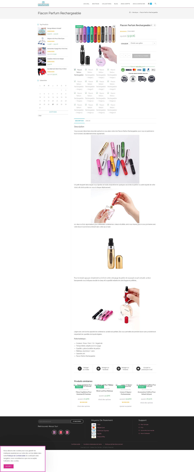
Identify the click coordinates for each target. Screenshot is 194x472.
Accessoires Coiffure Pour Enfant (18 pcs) (147, 393)
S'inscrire (77, 421)
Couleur (124, 44)
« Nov (39, 115)
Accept (9, 466)
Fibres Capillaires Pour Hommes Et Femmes (83, 393)
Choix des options (83, 406)
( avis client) (131, 31)
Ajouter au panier (141, 56)
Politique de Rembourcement (114, 444)
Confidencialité (75, 444)
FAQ (142, 427)
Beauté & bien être (84, 389)
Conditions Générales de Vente (92, 444)
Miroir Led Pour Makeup (104, 391)
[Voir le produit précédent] (151, 25)
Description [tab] (79, 121)
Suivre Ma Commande (147, 430)
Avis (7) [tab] (88, 121)
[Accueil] (130, 12)
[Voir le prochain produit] (154, 25)
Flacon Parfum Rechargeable (149, 12)
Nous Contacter (145, 433)
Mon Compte (144, 424)
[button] (114, 26)
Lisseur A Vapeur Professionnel (125, 393)
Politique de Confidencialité (16, 456)
